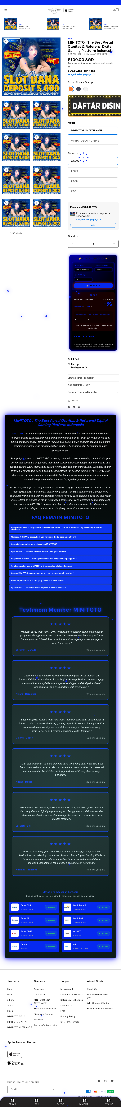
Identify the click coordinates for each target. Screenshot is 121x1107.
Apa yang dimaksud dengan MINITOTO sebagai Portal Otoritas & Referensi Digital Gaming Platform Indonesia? (56, 528)
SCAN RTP (93, 286)
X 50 (73, 191)
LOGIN (36, 1104)
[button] (5, 10)
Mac (9, 989)
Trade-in (38, 1019)
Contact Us (66, 1005)
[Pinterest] (80, 407)
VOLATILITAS (101, 265)
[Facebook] (70, 407)
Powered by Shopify (105, 1097)
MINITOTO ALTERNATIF (19, 1027)
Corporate (39, 994)
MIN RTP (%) (80, 275)
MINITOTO (18, 433)
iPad (9, 994)
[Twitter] (75, 407)
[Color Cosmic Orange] (71, 89)
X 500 (74, 181)
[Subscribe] (53, 1089)
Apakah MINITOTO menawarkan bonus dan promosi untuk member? (42, 573)
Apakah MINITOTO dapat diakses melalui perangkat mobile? (38, 551)
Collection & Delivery (71, 994)
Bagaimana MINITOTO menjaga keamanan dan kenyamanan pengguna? (44, 559)
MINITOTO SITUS (16, 1016)
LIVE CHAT (108, 1104)
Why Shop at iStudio (98, 1003)
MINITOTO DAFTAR (17, 1022)
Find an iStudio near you (97, 996)
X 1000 (75, 171)
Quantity (73, 236)
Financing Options (43, 1014)
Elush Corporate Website (100, 1008)
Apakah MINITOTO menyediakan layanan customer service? (38, 588)
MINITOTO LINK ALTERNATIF (86, 130)
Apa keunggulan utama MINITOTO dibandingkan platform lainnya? (41, 566)
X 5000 (75, 160)
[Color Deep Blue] (78, 89)
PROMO (12, 1104)
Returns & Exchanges (71, 1000)
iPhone (11, 1000)
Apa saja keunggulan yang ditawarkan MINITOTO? (34, 544)
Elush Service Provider (45, 1008)
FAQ (62, 1011)
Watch (10, 1005)
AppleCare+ (40, 989)
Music (10, 1011)
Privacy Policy (67, 1016)
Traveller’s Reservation (46, 1025)
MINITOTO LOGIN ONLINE (85, 140)
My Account (66, 989)
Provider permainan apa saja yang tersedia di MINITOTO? (37, 580)
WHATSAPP (84, 1104)
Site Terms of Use (69, 1022)
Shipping (85, 63)
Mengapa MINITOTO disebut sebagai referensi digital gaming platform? (43, 537)
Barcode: (90, 54)
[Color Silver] (85, 89)
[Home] (54, 11)
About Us (92, 989)
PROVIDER (79, 265)
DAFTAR (60, 1104)
